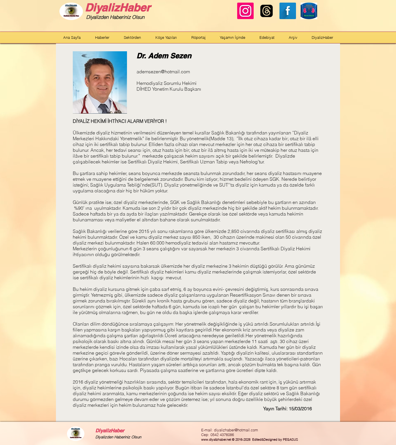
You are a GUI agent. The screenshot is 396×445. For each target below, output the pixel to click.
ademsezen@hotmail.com (163, 71)
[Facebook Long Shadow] (287, 11)
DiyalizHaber (117, 7)
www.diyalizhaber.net (216, 439)
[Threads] (266, 11)
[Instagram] (245, 11)
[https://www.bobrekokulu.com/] (309, 11)
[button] (102, 37)
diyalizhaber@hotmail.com (236, 430)
